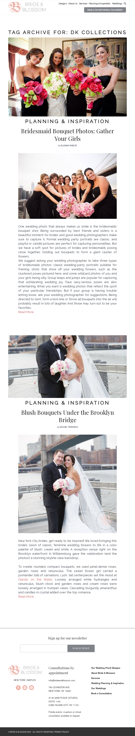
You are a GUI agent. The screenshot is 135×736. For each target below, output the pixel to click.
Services (95, 678)
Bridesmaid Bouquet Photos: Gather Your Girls (67, 134)
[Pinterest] (31, 688)
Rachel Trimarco (69, 427)
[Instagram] (24, 688)
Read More (26, 312)
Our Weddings (98, 688)
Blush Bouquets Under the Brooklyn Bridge (67, 416)
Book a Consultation (101, 693)
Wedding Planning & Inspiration (107, 683)
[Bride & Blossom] (24, 671)
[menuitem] (63, 3)
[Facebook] (18, 688)
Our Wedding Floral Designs (105, 667)
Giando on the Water (35, 579)
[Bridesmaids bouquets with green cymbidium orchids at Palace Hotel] (67, 77)
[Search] (125, 3)
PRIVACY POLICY (61, 731)
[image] (67, 366)
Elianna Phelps (69, 145)
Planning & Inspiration (67, 121)
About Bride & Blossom (103, 672)
